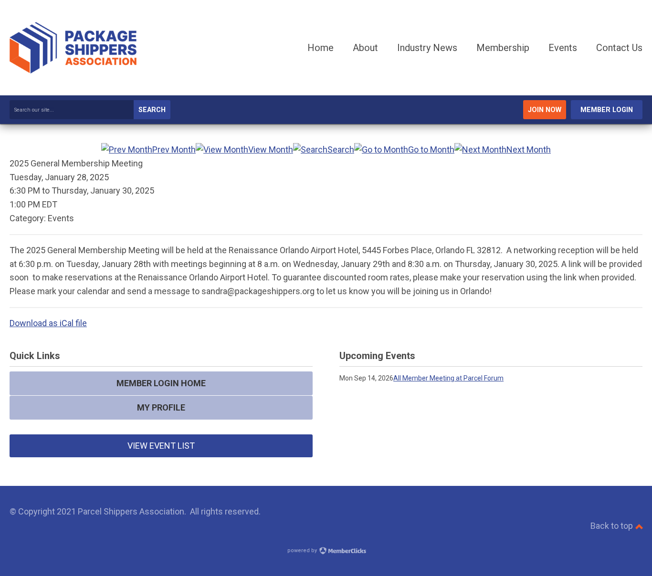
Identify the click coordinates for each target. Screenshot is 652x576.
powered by (302, 550)
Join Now (544, 110)
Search (152, 110)
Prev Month (174, 149)
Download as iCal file (48, 323)
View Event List (161, 446)
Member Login (606, 110)
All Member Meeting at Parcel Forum (448, 378)
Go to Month (431, 149)
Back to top (612, 526)
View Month (270, 149)
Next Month (528, 149)
